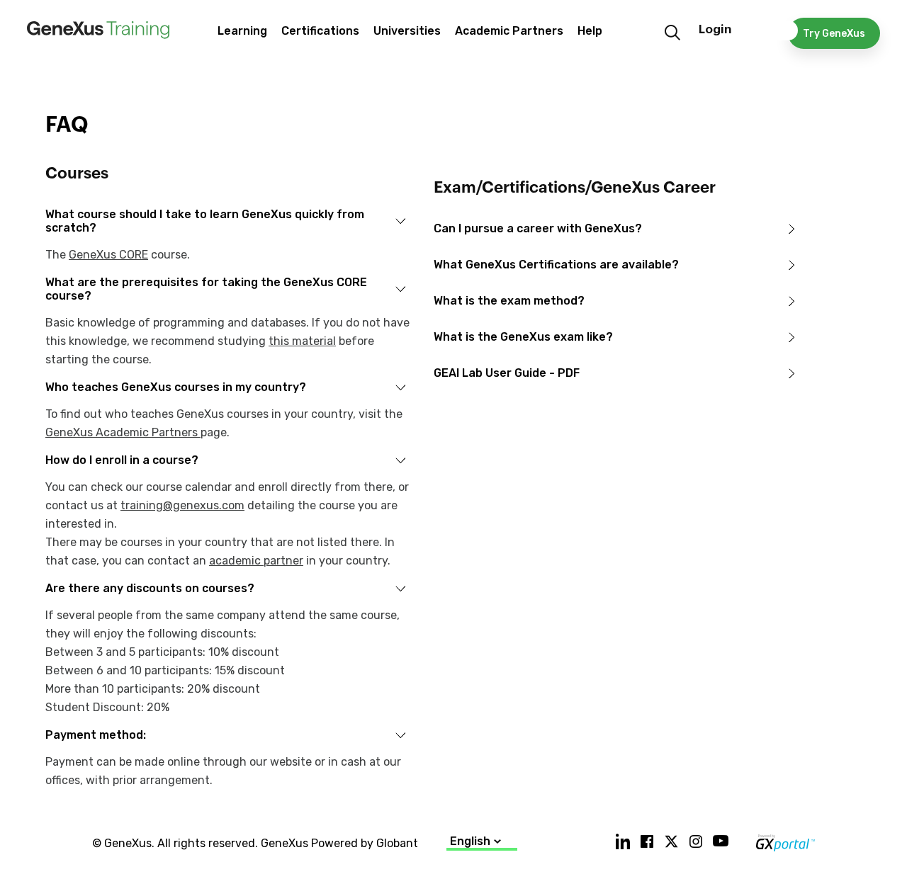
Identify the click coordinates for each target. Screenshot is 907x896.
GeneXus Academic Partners (123, 432)
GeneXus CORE (108, 254)
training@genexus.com (182, 505)
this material (302, 341)
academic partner (256, 560)
